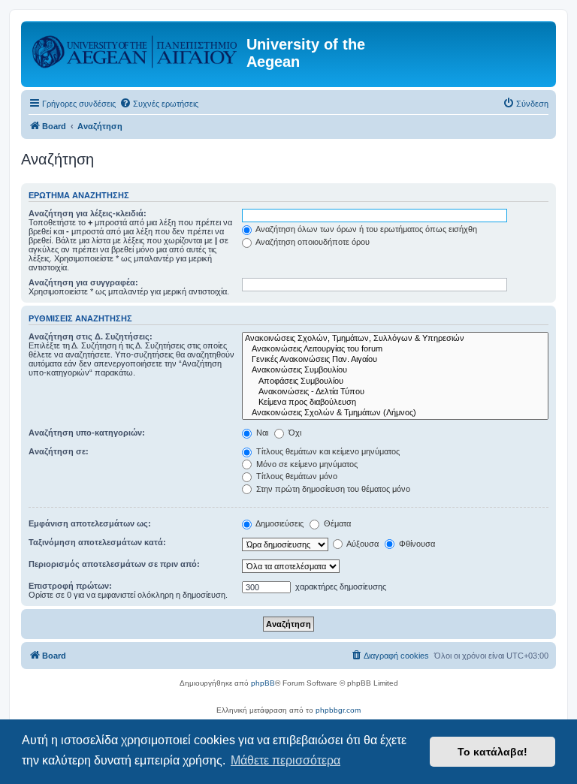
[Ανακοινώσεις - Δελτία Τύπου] (395, 392)
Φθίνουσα (416, 543)
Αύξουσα (362, 543)
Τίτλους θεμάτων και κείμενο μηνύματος (327, 451)
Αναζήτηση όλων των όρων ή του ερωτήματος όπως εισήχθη (365, 229)
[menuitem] (158, 104)
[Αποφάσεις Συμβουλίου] (395, 381)
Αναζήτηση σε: (59, 451)
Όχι (293, 432)
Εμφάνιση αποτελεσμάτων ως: (90, 523)
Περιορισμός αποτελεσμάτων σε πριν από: (114, 563)
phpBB (263, 683)
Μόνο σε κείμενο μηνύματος (306, 464)
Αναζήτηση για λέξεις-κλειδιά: (88, 213)
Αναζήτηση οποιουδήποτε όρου (312, 241)
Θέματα (336, 523)
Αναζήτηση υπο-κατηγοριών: (87, 432)
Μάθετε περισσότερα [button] (285, 760)
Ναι (261, 432)
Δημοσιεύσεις (279, 523)
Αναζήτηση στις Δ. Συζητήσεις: (91, 336)
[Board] (135, 49)
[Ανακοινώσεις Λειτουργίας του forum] (395, 349)
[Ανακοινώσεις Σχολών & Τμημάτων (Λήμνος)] (395, 413)
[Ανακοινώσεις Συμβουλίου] (395, 370)
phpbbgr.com (338, 710)
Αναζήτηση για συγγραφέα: (83, 282)
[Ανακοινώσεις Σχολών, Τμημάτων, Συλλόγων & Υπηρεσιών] (395, 338)
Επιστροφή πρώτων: (70, 585)
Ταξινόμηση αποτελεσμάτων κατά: (97, 542)
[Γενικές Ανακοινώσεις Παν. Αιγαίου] (395, 359)
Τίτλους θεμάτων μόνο (295, 476)
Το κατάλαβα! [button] (492, 752)
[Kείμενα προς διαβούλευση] (395, 402)
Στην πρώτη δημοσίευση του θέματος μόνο (332, 488)
